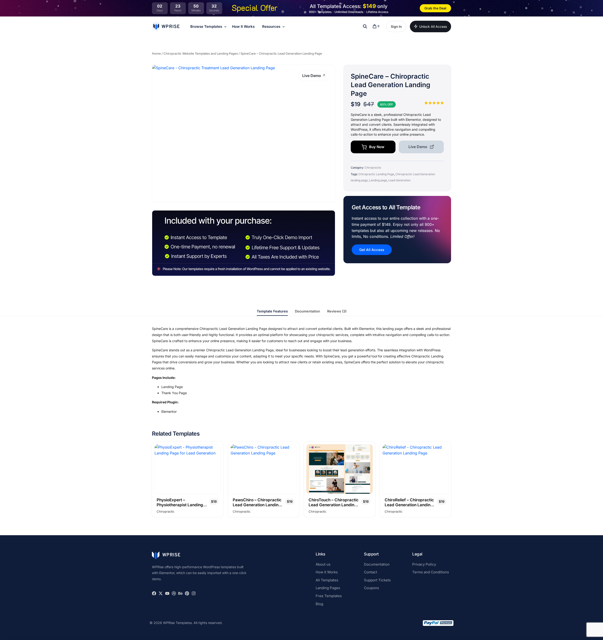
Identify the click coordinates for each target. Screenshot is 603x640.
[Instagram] (193, 593)
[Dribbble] (174, 593)
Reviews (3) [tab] (336, 311)
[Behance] (180, 593)
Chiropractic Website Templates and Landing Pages (200, 53)
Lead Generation (399, 180)
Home (156, 53)
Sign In (396, 26)
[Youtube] (167, 593)
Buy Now (376, 147)
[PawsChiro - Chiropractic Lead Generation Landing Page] (263, 469)
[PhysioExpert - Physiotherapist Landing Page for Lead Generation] (187, 469)
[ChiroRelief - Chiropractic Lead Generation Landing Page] (415, 469)
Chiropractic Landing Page (376, 174)
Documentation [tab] (307, 311)
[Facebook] (154, 593)
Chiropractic (373, 167)
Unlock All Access (433, 26)
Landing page (378, 180)
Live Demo (312, 75)
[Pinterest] (187, 593)
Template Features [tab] (272, 311)
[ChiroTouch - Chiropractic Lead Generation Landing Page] (339, 469)
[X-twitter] (161, 593)
